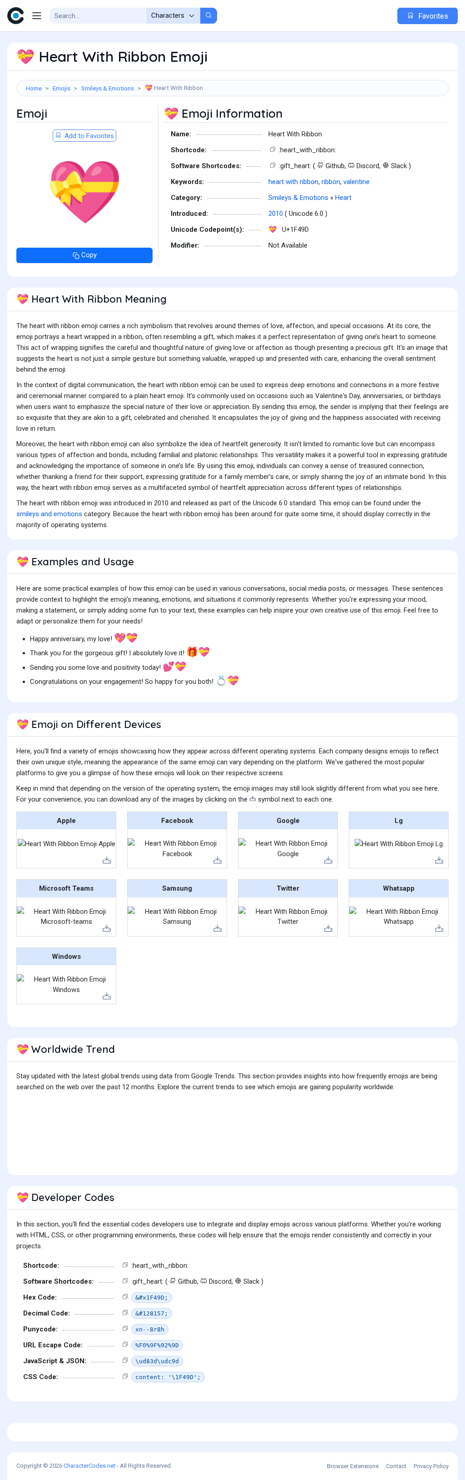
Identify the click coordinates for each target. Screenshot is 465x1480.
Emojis (61, 88)
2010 (275, 213)
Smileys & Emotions (107, 88)
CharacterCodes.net (89, 1465)
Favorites (432, 16)
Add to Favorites (88, 136)
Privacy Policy (431, 1466)
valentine (356, 182)
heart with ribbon (293, 182)
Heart (343, 198)
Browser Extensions (353, 1466)
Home (34, 88)
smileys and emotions (49, 514)
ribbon (331, 182)
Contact (396, 1466)
